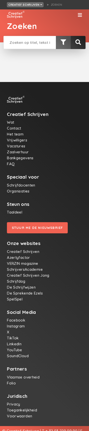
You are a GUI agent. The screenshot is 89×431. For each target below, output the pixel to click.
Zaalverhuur (18, 152)
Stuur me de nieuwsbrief (37, 228)
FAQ (11, 164)
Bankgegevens (20, 158)
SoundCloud (18, 355)
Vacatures (16, 146)
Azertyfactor (18, 257)
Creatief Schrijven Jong (28, 275)
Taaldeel (14, 212)
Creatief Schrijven (24, 4)
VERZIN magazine (22, 263)
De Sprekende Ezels (25, 293)
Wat (10, 122)
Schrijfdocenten (21, 185)
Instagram (16, 326)
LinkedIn (14, 344)
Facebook (16, 320)
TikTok (13, 338)
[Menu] (80, 15)
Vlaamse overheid (23, 377)
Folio (11, 383)
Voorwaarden (19, 416)
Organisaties (18, 191)
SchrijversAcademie (25, 269)
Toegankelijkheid (22, 410)
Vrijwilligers (17, 140)
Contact (14, 128)
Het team (15, 134)
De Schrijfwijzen (21, 287)
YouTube (14, 350)
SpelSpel (14, 299)
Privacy (13, 404)
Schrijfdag (16, 281)
